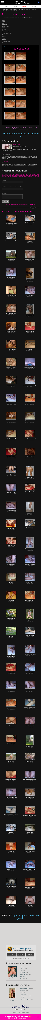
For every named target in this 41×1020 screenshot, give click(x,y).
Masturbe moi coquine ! (11, 367)
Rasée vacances (11, 743)
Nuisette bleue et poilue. (29, 367)
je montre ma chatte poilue (29, 815)
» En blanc (22, 967)
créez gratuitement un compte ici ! (27, 204)
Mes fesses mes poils (11, 886)
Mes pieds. (11, 600)
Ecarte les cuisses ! (11, 456)
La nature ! (11, 636)
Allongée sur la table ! (11, 331)
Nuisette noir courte (29, 280)
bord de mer (11, 761)
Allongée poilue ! (30, 635)
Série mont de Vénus (30, 887)
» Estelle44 (22, 972)
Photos (6, 6)
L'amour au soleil (11, 618)
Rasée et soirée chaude (11, 223)
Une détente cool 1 (11, 438)
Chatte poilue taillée (29, 222)
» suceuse (22, 990)
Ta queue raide (11, 545)
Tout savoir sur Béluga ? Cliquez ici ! (20, 135)
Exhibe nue (11, 851)
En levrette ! (11, 690)
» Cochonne (23, 994)
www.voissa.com (21, 127)
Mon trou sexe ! (30, 725)
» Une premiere (12, 978)
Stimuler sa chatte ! (29, 295)
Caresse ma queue (11, 510)
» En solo (22, 978)
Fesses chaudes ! (29, 600)
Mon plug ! (11, 832)
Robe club (29, 403)
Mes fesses (30, 905)
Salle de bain (30, 477)
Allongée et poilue (30, 672)
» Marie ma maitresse (25, 999)
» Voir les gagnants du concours (21, 958)
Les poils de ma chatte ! (29, 707)
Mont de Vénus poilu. (30, 491)
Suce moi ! (29, 456)
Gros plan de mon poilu (11, 797)
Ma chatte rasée (30, 797)
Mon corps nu (11, 259)
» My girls (22, 976)
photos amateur (23, 129)
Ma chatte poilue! (11, 656)
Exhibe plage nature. (30, 315)
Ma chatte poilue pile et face (29, 869)
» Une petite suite (24, 974)
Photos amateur (13, 9)
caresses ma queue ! (30, 259)
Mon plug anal (11, 474)
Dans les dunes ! (11, 528)
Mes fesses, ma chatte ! (11, 240)
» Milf (21, 970)
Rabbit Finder (5, 9)
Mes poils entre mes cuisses (11, 814)
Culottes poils (29, 582)
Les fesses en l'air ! (11, 277)
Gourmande (11, 672)
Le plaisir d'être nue (11, 385)
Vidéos (15, 6)
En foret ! (30, 620)
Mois (30, 954)
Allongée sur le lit (11, 869)
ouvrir (38, 2)
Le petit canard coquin (11, 707)
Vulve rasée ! (11, 725)
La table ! (11, 421)
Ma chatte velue (30, 527)
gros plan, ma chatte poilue (29, 779)
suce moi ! (29, 241)
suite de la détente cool (29, 421)
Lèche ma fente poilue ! (29, 564)
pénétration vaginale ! (30, 549)
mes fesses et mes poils (30, 654)
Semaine (21, 954)
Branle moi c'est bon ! (11, 295)
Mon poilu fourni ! (30, 746)
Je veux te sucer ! (11, 349)
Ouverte (11, 582)
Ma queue (29, 513)
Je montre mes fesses (29, 851)
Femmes (21, 9)
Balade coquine (29, 761)
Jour (11, 954)
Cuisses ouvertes (11, 403)
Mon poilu (11, 905)
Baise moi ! (29, 690)
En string (30, 349)
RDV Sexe (33, 6)
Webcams (24, 6)
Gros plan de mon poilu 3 (11, 779)
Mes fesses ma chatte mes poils (30, 385)
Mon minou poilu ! (30, 832)
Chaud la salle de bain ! (11, 492)
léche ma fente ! (11, 564)
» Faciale (22, 968)
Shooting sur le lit (30, 331)
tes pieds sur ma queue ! (30, 438)
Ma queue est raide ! (11, 313)
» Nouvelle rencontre (25, 988)
